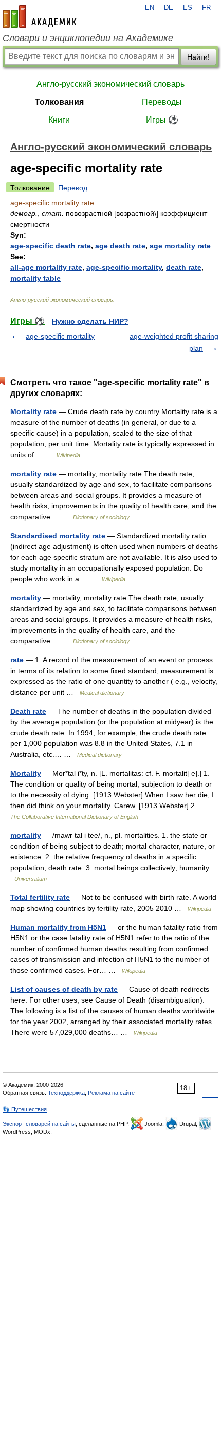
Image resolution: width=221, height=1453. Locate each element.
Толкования (59, 101)
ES (187, 7)
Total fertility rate (40, 897)
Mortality (25, 773)
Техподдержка (66, 1093)
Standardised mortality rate (57, 536)
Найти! (198, 57)
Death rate (28, 711)
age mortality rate (180, 246)
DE (168, 7)
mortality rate (33, 473)
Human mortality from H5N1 (58, 927)
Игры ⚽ (162, 119)
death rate (183, 267)
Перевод (72, 188)
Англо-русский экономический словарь (110, 84)
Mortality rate (33, 411)
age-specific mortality (124, 267)
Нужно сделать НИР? (90, 321)
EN (149, 7)
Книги (59, 119)
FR (206, 7)
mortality (25, 598)
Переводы (162, 101)
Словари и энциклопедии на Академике (88, 38)
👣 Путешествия (25, 1109)
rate (17, 660)
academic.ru (40, 16)
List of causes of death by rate (64, 989)
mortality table (35, 278)
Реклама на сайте (111, 1093)
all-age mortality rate (46, 267)
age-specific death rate (50, 246)
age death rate (120, 246)
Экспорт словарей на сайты (39, 1124)
